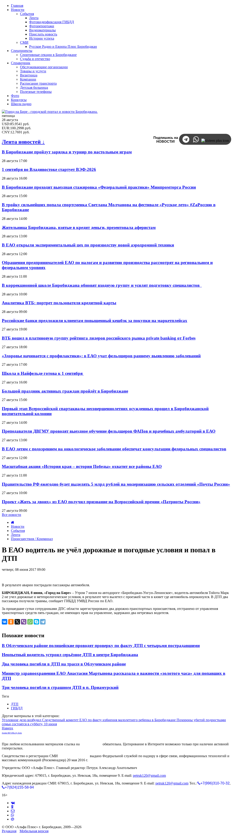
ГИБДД (17, 708)
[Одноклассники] (11, 621)
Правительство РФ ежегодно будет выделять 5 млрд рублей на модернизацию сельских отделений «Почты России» (116, 484)
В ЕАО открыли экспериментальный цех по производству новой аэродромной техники (88, 245)
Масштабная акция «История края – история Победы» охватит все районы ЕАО (82, 466)
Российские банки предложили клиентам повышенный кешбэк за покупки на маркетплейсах (94, 320)
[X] (17, 621)
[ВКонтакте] (4, 621)
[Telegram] (43, 621)
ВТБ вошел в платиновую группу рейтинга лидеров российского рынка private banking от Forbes (98, 338)
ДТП (14, 704)
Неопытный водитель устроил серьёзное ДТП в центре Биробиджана (70, 654)
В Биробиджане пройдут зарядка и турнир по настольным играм (67, 152)
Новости (17, 526)
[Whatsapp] (12, 815)
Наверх (7, 728)
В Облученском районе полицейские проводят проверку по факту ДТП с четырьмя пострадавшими (101, 645)
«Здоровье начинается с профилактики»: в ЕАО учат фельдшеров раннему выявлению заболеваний (101, 355)
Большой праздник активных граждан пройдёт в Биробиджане (65, 391)
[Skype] (36, 621)
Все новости (11, 515)
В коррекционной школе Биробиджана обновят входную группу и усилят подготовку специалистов (102, 285)
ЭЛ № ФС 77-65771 (74, 756)
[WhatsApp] (30, 621)
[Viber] (23, 621)
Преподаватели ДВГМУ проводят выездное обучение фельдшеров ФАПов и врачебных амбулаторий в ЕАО (108, 431)
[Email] (12, 819)
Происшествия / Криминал (32, 539)
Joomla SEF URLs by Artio (12, 733)
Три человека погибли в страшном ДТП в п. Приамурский (60, 687)
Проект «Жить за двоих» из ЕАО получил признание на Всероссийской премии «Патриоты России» (101, 501)
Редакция (9, 831)
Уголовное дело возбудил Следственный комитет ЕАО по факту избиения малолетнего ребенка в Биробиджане (89, 720)
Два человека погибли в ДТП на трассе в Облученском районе (64, 664)
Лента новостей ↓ (23, 142)
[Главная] (12, 522)
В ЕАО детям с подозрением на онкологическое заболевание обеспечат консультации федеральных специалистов (114, 449)
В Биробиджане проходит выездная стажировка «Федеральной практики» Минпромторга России (99, 187)
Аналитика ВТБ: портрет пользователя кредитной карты (59, 302)
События (18, 531)
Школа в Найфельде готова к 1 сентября (43, 373)
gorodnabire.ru (91, 744)
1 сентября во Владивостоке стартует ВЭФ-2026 (49, 169)
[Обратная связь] (13, 811)
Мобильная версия (34, 831)
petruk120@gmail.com (149, 775)
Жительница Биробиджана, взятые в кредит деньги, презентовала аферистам (79, 227)
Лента (15, 535)
